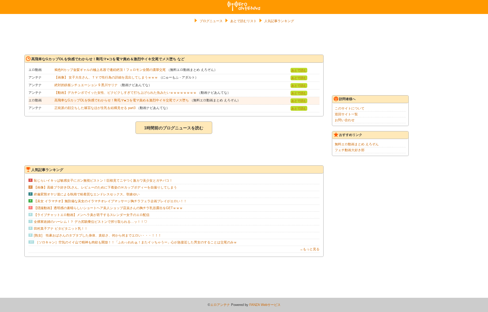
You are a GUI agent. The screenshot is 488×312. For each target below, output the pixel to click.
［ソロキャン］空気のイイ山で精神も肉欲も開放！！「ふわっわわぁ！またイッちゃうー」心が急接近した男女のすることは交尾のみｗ (136, 242)
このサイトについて (349, 108)
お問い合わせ (345, 120)
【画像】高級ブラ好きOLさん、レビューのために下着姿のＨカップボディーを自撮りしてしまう (105, 187)
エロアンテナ (244, 3)
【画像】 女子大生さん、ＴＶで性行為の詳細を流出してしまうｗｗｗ (106, 77)
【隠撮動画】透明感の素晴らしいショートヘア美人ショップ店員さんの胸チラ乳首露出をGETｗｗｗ (108, 208)
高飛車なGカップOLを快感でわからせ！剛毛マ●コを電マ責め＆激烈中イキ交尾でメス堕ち (121, 100)
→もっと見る (309, 249)
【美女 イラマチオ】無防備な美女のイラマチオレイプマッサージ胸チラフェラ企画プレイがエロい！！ (110, 201)
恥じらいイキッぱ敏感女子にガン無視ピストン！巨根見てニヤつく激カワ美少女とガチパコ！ (103, 180)
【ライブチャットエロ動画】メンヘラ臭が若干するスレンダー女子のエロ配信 (91, 215)
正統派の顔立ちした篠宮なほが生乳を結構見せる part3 (94, 108)
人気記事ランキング (279, 21)
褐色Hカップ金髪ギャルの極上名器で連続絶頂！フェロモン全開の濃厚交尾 (110, 70)
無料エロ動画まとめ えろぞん (357, 144)
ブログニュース (211, 21)
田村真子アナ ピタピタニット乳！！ (61, 228)
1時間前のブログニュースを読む (173, 128)
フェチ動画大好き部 (349, 150)
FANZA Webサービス (265, 305)
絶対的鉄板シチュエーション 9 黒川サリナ (86, 85)
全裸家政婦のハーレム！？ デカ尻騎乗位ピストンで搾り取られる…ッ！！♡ (90, 222)
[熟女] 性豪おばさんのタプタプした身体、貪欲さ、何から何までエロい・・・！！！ (97, 235)
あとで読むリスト (243, 21)
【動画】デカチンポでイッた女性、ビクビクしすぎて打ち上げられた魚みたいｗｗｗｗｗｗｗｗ (125, 93)
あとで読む (299, 70)
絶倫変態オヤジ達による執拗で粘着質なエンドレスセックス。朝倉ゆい (87, 194)
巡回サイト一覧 (346, 114)
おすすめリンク (350, 135)
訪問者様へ (347, 99)
